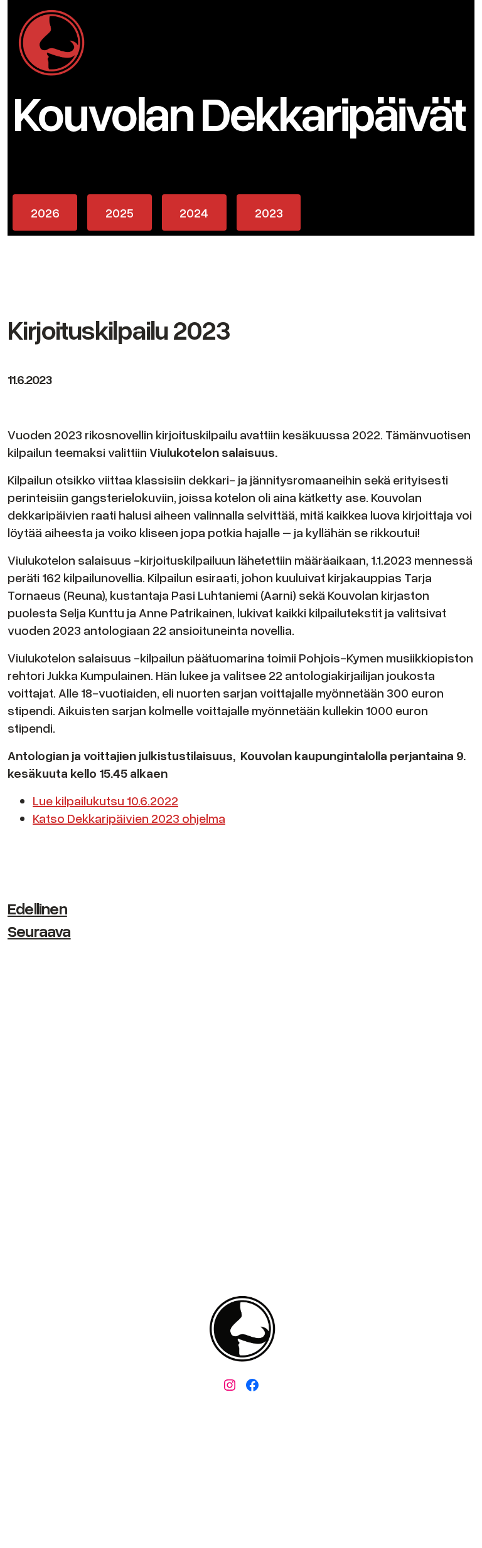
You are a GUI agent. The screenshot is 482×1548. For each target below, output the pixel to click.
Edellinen (37, 908)
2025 (119, 212)
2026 (45, 212)
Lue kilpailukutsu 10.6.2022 (105, 800)
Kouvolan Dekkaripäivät (238, 112)
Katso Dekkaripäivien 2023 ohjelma (129, 817)
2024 (193, 212)
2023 (269, 212)
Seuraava (39, 931)
